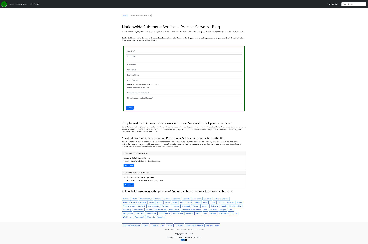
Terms (169, 225)
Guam (167, 202)
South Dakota (178, 213)
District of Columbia (221, 199)
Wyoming (161, 217)
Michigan (164, 206)
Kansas (212, 202)
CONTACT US (34, 4)
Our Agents (179, 225)
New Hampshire (235, 206)
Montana (205, 206)
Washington (127, 217)
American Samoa (146, 199)
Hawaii (174, 202)
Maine (239, 202)
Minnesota (175, 206)
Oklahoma (214, 210)
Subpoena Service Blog (131, 225)
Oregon (223, 210)
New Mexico (138, 210)
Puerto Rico (140, 213)
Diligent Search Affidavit (194, 225)
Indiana (197, 202)
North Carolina (160, 210)
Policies (145, 225)
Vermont (212, 213)
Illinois (189, 202)
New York (149, 210)
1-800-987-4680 (332, 4)
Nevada (224, 206)
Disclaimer (155, 225)
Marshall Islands (129, 206)
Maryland (141, 206)
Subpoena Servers (21, 4)
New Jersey (127, 210)
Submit (129, 108)
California (176, 199)
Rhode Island (151, 213)
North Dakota (174, 210)
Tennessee (189, 213)
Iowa (205, 202)
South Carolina (164, 213)
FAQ (162, 225)
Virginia (234, 213)
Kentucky (221, 202)
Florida (151, 202)
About (11, 4)
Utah (205, 213)
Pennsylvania (128, 213)
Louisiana (230, 202)
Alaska (134, 199)
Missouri (196, 206)
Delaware (207, 199)
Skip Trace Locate (212, 225)
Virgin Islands (224, 213)
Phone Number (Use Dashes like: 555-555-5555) (143, 85)
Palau (231, 210)
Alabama (126, 199)
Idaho (182, 202)
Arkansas (166, 199)
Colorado (186, 199)
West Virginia (139, 217)
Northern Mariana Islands (191, 210)
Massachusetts (153, 206)
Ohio (205, 210)
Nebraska (214, 206)
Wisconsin (151, 217)
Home (125, 15)
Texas (198, 213)
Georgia (159, 202)
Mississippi (186, 206)
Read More (129, 166)
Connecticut (197, 199)
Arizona (158, 199)
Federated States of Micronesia (134, 202)
